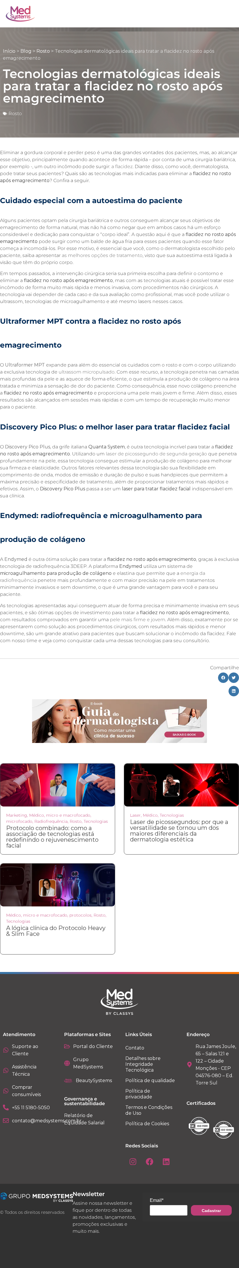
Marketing (16, 815)
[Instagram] (132, 1161)
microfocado (19, 821)
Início (9, 51)
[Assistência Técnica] (6, 1070)
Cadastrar (211, 1210)
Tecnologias (96, 821)
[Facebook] (149, 1161)
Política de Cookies (147, 1123)
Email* (157, 1200)
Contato (134, 1048)
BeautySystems (94, 1080)
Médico (36, 815)
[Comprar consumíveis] (6, 1091)
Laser (135, 815)
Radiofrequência (51, 821)
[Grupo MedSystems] (67, 1063)
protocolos (80, 915)
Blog (25, 51)
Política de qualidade (150, 1080)
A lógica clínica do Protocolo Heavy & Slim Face (56, 930)
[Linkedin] (166, 1161)
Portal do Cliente (93, 1046)
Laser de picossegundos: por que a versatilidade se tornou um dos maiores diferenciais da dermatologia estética (179, 830)
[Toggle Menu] (216, 13)
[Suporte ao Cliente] (6, 1050)
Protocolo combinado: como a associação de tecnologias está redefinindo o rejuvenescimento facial (52, 837)
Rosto (43, 51)
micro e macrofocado (68, 815)
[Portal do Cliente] (67, 1046)
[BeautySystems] (68, 1080)
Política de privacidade (138, 1094)
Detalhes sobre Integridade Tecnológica (143, 1064)
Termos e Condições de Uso (148, 1110)
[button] (223, 677)
